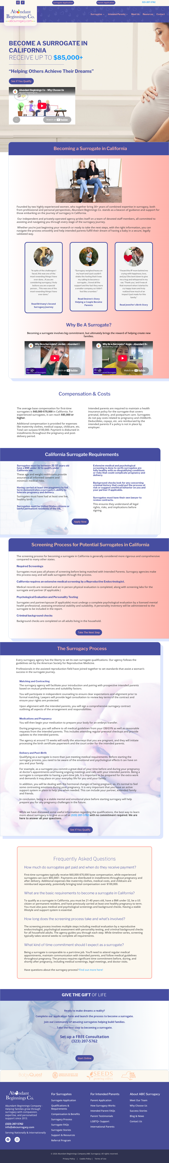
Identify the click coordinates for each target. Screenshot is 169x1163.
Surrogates (96, 14)
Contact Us (136, 1121)
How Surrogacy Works (102, 1105)
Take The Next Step (89, 632)
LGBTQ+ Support (99, 1121)
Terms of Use (100, 1158)
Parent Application (100, 1100)
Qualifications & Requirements (60, 1107)
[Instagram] (17, 1139)
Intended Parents (116, 14)
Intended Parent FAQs (102, 1110)
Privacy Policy (69, 1158)
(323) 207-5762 (80, 815)
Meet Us (135, 14)
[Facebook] (8, 1139)
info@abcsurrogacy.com (19, 1127)
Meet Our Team (138, 1100)
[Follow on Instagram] (18, 2)
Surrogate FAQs (60, 1124)
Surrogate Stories (61, 1130)
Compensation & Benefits (65, 1114)
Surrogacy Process (61, 1119)
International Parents (102, 1126)
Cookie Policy (85, 1158)
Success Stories (138, 1110)
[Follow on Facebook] (23, 2)
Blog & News (137, 1116)
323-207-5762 (148, 2)
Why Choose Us (138, 1105)
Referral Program (61, 1140)
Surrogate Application (63, 1100)
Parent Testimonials (101, 1116)
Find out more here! (91, 970)
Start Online (84, 1058)
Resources (148, 14)
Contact (160, 14)
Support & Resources (63, 1135)
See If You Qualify (21, 81)
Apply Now (80, 521)
